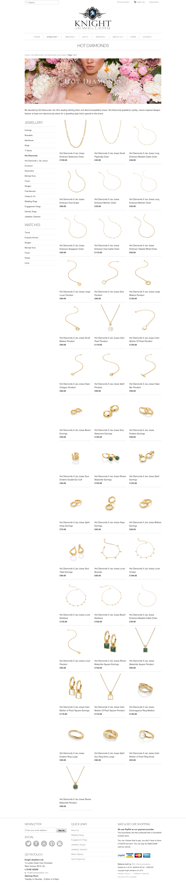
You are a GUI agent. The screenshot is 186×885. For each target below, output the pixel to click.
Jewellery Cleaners (33, 216)
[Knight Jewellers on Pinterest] (52, 846)
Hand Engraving (78, 859)
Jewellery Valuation (79, 849)
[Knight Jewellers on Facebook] (36, 846)
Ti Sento (28, 150)
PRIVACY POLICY (124, 874)
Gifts (85, 37)
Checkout (154, 2)
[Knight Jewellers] (93, 18)
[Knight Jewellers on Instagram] (59, 846)
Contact (147, 37)
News (133, 37)
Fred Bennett (30, 191)
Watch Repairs (77, 854)
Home (37, 37)
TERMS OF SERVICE (141, 874)
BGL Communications (141, 864)
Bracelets (29, 135)
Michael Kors (30, 175)
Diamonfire (29, 170)
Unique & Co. (30, 196)
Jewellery (53, 37)
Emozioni (29, 165)
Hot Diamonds (93, 45)
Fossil (27, 181)
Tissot (27, 232)
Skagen (28, 186)
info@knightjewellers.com (37, 872)
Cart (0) (141, 2)
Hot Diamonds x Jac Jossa (36, 160)
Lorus (27, 262)
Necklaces (29, 140)
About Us (118, 37)
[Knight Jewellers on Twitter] (29, 846)
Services (101, 37)
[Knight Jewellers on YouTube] (44, 846)
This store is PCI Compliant (127, 877)
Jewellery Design (78, 844)
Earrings (28, 130)
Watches (70, 37)
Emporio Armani (31, 237)
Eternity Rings (31, 211)
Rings (27, 145)
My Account (123, 2)
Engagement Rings (33, 206)
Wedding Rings (31, 201)
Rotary (27, 257)
